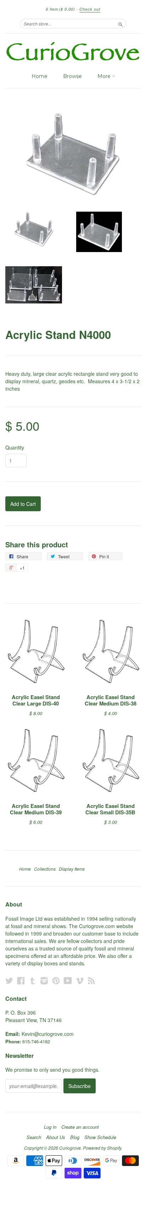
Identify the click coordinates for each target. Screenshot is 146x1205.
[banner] (73, 51)
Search (34, 1137)
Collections (45, 869)
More (104, 76)
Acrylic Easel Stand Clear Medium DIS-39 (36, 809)
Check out (89, 9)
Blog (74, 1137)
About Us (55, 1137)
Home (39, 76)
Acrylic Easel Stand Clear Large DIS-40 (36, 700)
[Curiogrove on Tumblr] (32, 980)
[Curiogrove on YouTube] (68, 980)
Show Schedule (100, 1137)
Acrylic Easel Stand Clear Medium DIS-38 (110, 700)
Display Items (72, 869)
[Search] (120, 23)
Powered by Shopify (102, 1148)
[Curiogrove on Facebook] (21, 980)
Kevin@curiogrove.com (48, 1033)
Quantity (14, 447)
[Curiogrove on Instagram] (44, 980)
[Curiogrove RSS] (91, 980)
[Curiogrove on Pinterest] (56, 980)
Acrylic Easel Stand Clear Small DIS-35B (110, 809)
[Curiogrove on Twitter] (9, 980)
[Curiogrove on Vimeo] (80, 980)
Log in (50, 1127)
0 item (60, 9)
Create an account (80, 1127)
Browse (72, 76)
